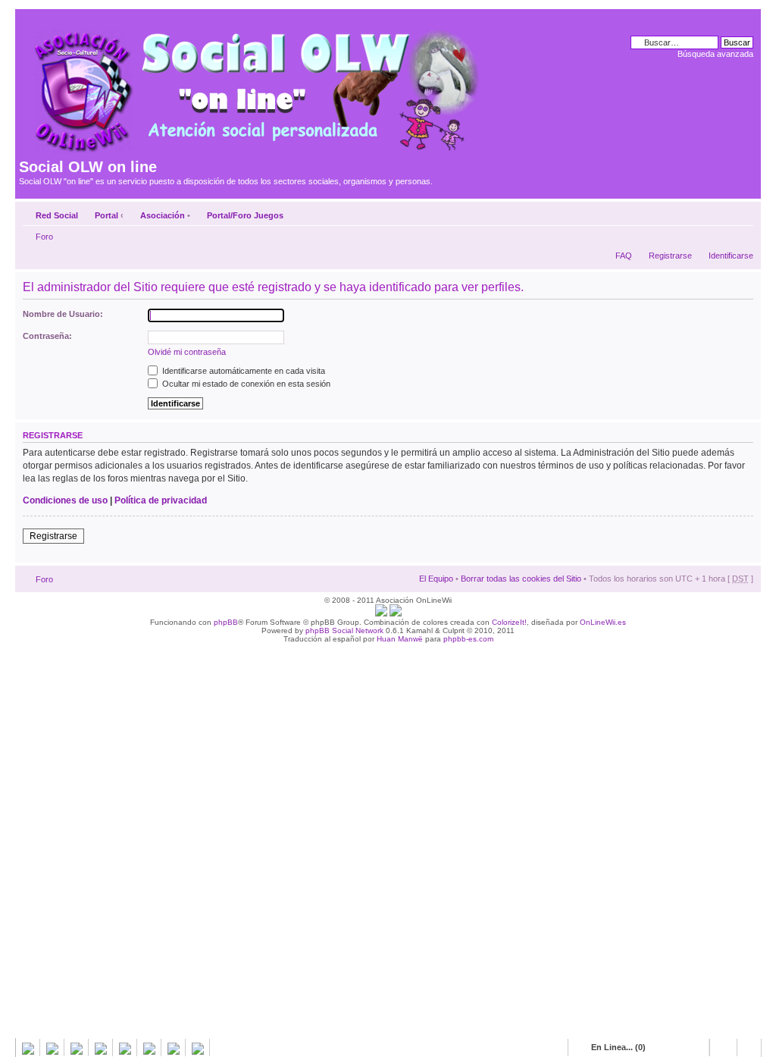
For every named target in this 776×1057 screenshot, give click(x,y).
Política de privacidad (160, 500)
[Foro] (255, 85)
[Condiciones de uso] (381, 614)
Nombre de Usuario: (63, 313)
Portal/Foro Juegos (245, 215)
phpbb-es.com (468, 639)
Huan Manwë (400, 639)
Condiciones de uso (65, 500)
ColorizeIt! (509, 622)
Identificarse (731, 255)
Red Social (57, 215)
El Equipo (436, 578)
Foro (44, 236)
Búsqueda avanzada (715, 53)
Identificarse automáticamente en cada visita (242, 370)
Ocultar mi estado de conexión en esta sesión (245, 383)
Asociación (162, 215)
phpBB (226, 622)
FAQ (623, 255)
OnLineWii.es (603, 622)
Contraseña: (47, 335)
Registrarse (670, 255)
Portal (106, 215)
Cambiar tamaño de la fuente (742, 212)
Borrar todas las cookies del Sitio (521, 578)
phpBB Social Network (344, 630)
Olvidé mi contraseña (187, 351)
